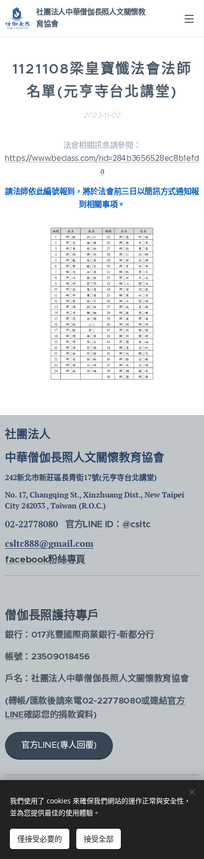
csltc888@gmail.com (49, 543)
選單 (189, 18)
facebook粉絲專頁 (45, 559)
